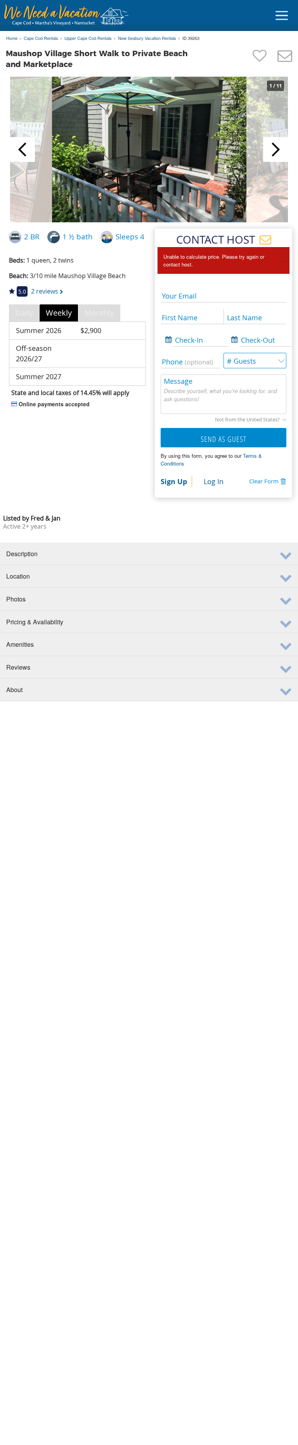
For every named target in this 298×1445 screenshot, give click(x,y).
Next (275, 149)
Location (18, 576)
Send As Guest (223, 439)
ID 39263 (190, 38)
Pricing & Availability (34, 621)
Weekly (59, 313)
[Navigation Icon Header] (282, 15)
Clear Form (264, 481)
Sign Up (174, 481)
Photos (16, 598)
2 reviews (44, 291)
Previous (22, 149)
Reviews (18, 667)
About (14, 689)
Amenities (20, 644)
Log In (214, 481)
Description (22, 553)
